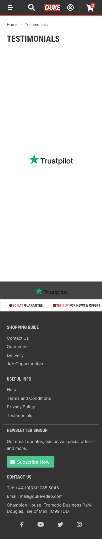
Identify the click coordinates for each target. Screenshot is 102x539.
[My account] (70, 8)
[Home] (52, 10)
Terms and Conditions (29, 398)
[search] (31, 8)
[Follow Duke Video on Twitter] (60, 524)
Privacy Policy (21, 406)
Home (12, 24)
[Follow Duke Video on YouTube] (40, 524)
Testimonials (36, 24)
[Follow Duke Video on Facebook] (22, 524)
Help (11, 389)
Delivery (15, 355)
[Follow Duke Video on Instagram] (79, 524)
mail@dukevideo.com (41, 496)
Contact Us (18, 338)
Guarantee (17, 346)
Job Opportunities (25, 363)
